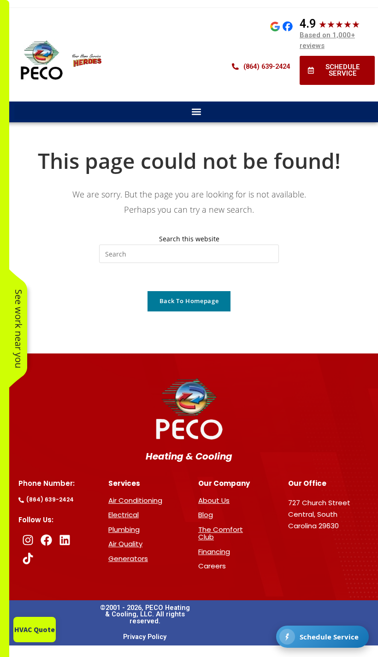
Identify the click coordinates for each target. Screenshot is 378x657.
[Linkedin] (64, 540)
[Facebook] (46, 540)
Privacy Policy (144, 637)
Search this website (189, 238)
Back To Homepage (189, 301)
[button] (196, 111)
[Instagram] (27, 540)
